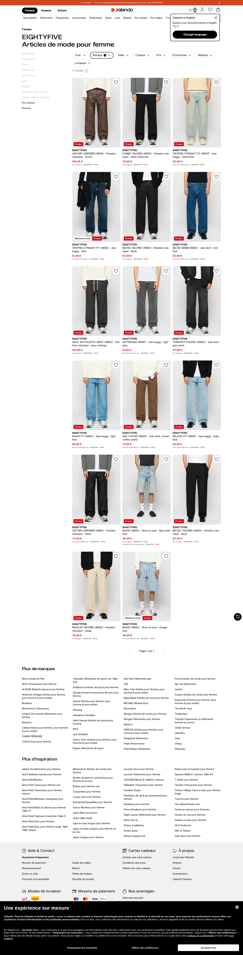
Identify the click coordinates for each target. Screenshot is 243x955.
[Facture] (113, 899)
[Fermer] (219, 2)
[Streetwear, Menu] (103, 18)
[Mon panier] (218, 10)
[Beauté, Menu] (132, 18)
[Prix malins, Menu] (163, 18)
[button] (102, 55)
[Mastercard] (85, 899)
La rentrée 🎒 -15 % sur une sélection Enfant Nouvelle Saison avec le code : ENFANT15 (121, 2)
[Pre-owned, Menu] (148, 18)
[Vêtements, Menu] (53, 18)
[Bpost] (26, 899)
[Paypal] (104, 899)
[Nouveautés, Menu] (38, 18)
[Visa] (95, 899)
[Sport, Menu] (113, 18)
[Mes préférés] (210, 10)
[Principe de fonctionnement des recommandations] (86, 71)
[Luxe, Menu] (121, 18)
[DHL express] (35, 899)
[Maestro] (76, 899)
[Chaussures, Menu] (70, 18)
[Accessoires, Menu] (87, 18)
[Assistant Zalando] (238, 617)
